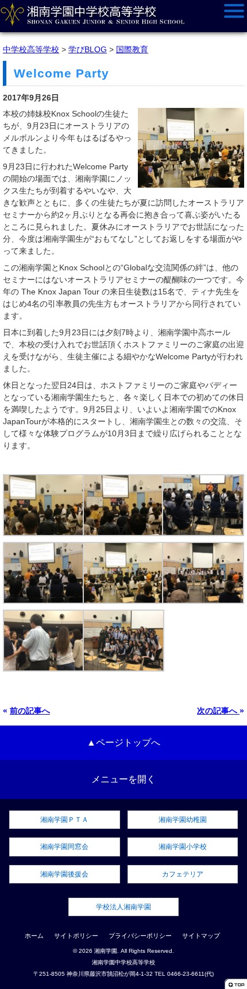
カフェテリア (182, 874)
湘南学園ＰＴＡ (64, 820)
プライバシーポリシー (140, 935)
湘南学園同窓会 (64, 847)
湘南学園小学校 (183, 847)
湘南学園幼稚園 (183, 820)
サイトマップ (201, 935)
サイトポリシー (76, 935)
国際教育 (132, 49)
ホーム (34, 935)
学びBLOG (87, 49)
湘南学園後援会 (64, 874)
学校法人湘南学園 (123, 907)
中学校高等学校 (31, 49)
